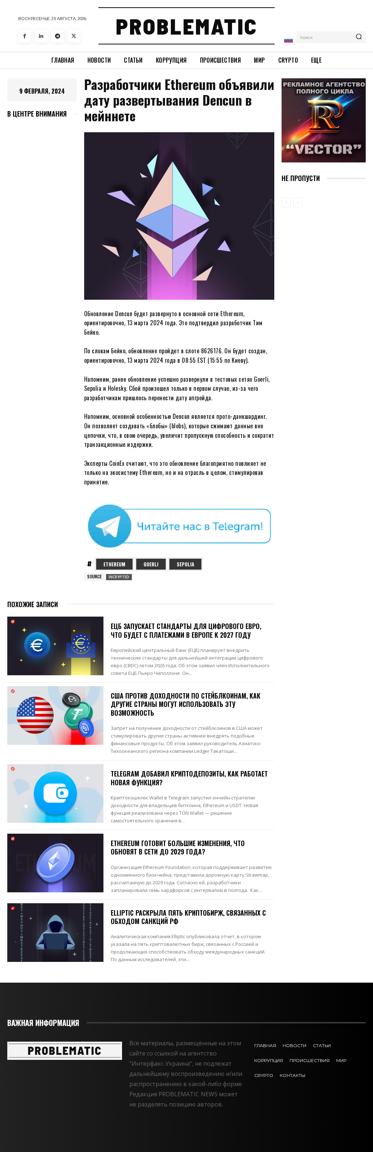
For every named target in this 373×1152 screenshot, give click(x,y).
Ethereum (114, 564)
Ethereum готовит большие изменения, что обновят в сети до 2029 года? (178, 847)
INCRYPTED (119, 576)
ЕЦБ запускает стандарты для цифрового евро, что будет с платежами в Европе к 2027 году (186, 630)
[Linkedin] (41, 36)
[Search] (359, 37)
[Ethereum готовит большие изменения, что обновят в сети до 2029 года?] (55, 863)
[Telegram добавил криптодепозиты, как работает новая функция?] (55, 793)
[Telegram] (57, 36)
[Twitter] (73, 36)
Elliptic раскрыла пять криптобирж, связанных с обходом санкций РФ (188, 917)
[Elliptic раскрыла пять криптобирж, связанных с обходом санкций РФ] (55, 932)
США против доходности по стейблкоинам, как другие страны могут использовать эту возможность (185, 704)
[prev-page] (286, 202)
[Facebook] (24, 36)
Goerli (151, 564)
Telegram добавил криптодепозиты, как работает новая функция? (189, 778)
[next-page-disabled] (297, 202)
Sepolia (185, 564)
